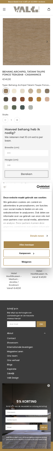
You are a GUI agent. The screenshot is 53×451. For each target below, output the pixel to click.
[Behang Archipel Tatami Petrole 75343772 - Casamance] (22, 107)
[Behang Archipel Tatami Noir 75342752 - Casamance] (5, 99)
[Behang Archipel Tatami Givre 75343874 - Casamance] (30, 107)
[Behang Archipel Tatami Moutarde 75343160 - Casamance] (38, 99)
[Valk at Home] (26, 9)
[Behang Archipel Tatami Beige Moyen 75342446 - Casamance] (38, 91)
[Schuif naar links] (5, 41)
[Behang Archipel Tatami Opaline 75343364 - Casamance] (5, 107)
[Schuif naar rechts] (47, 41)
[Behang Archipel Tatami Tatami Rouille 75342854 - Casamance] (14, 99)
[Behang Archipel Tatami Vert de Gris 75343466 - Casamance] (14, 107)
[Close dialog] (48, 385)
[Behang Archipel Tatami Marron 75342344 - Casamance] (30, 91)
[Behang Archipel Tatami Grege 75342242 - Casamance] (22, 91)
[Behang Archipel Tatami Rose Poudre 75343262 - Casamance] (47, 99)
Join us (44, 427)
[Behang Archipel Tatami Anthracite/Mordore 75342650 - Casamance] (47, 91)
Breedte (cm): (12, 147)
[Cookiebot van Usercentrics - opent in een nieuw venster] (37, 187)
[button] (4, 9)
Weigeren (26, 262)
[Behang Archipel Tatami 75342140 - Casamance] (14, 91)
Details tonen (37, 236)
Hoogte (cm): (12, 159)
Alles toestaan (26, 244)
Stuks (5, 114)
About (10, 333)
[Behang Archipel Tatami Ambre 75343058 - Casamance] (30, 99)
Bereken (26, 174)
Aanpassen (25, 253)
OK (41, 324)
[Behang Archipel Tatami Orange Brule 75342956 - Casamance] (22, 99)
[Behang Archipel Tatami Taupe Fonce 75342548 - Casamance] (5, 91)
